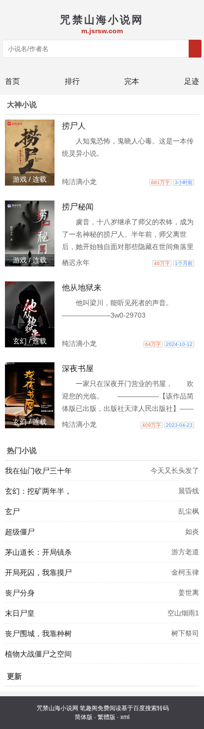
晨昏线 (188, 491)
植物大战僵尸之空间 (38, 654)
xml (125, 717)
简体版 (84, 717)
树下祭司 (185, 633)
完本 (131, 81)
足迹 (191, 81)
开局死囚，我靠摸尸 (38, 572)
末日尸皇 (20, 613)
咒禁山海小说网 (57, 708)
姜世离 (188, 592)
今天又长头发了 (175, 470)
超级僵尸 (20, 532)
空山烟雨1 (183, 613)
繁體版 (106, 717)
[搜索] (195, 49)
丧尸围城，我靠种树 (38, 633)
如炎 (192, 531)
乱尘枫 (188, 511)
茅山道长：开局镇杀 (38, 552)
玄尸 (12, 511)
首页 (12, 81)
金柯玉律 (185, 572)
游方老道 (185, 552)
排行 (72, 81)
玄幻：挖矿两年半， (38, 491)
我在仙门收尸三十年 (38, 470)
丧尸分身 (20, 593)
